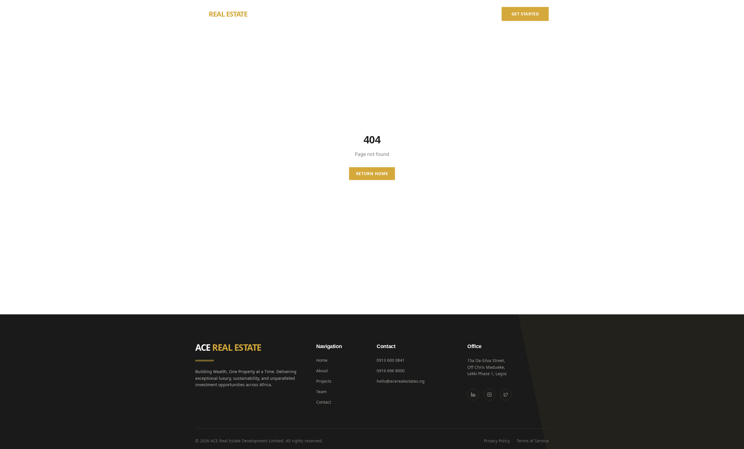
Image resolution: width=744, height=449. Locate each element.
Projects (432, 14)
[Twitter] (506, 394)
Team (457, 14)
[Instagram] (489, 394)
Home (382, 14)
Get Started (525, 14)
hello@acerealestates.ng (401, 381)
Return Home (372, 173)
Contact (482, 14)
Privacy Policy (497, 440)
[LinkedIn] (473, 394)
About (405, 14)
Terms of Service (533, 440)
